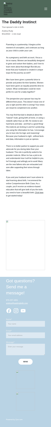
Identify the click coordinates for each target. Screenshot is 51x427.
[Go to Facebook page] (8, 310)
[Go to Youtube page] (23, 310)
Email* (9, 331)
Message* (10, 342)
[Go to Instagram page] (16, 310)
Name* (9, 319)
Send (25, 362)
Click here (39, 193)
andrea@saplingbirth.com (17, 303)
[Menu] (45, 9)
